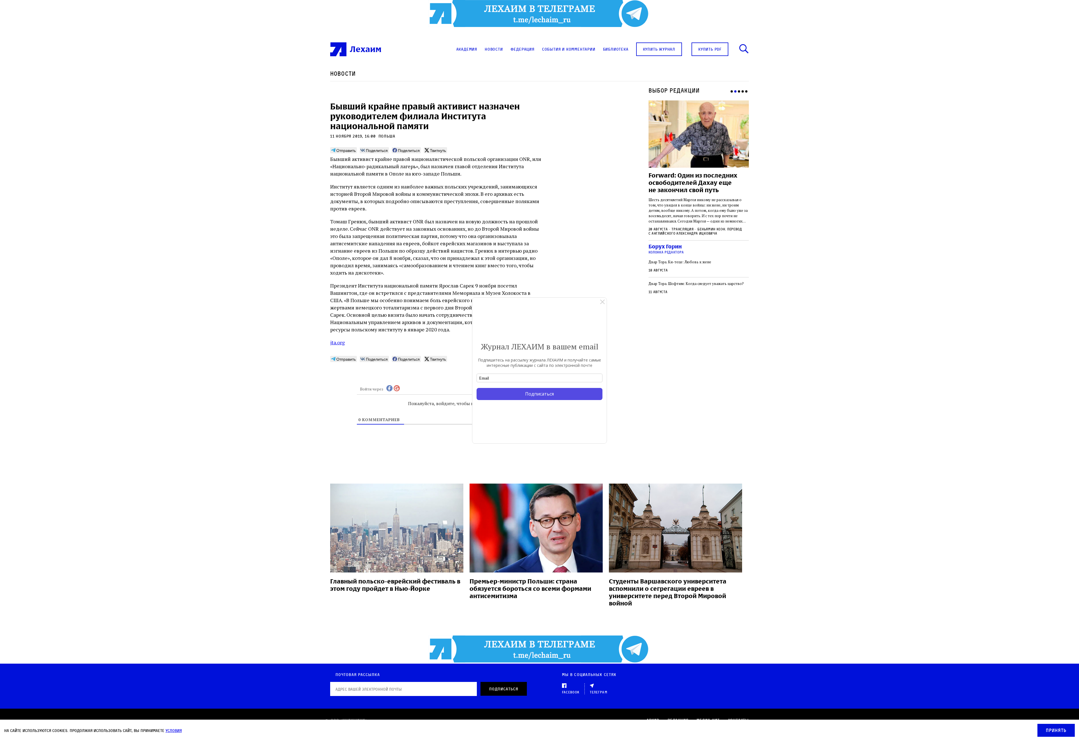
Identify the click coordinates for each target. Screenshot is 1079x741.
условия (174, 730)
